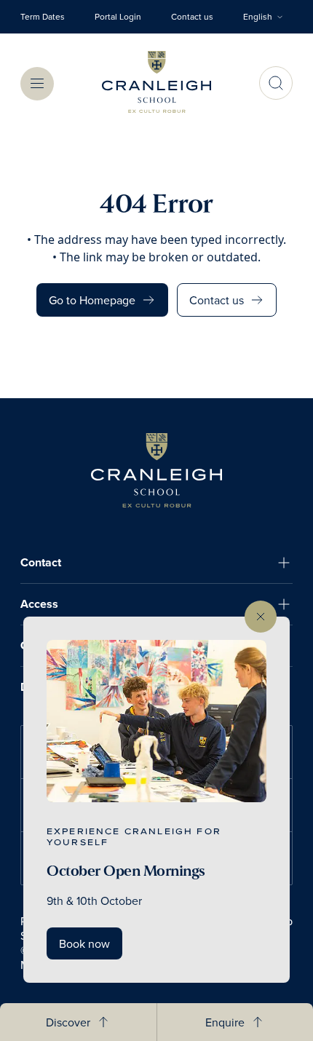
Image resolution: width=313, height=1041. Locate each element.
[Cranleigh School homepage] (156, 470)
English (257, 16)
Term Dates (42, 16)
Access (39, 603)
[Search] (276, 83)
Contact (40, 562)
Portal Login (118, 16)
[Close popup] (261, 617)
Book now (84, 943)
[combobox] (268, 16)
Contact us (192, 16)
